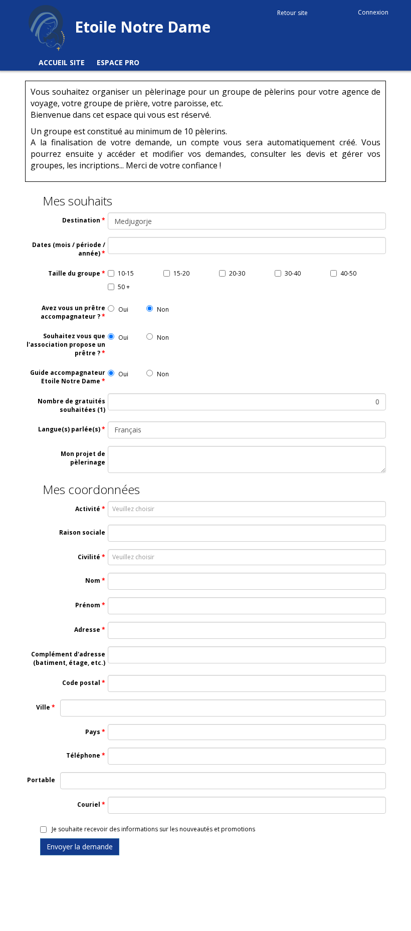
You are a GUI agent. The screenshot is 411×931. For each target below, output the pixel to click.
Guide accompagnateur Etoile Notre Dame (67, 376)
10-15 (126, 273)
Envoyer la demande (80, 846)
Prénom (87, 605)
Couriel (88, 804)
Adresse (87, 629)
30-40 (293, 273)
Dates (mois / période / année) (68, 249)
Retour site (292, 13)
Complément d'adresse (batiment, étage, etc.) (68, 658)
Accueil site (62, 62)
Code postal (81, 682)
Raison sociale (82, 532)
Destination (81, 220)
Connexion (373, 12)
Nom (92, 580)
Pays (92, 732)
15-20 (181, 273)
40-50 (348, 273)
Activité (87, 509)
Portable (41, 780)
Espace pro (118, 62)
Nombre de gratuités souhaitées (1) (71, 405)
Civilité (89, 557)
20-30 (237, 273)
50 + (124, 287)
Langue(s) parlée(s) (69, 429)
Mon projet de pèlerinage (83, 458)
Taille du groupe (74, 273)
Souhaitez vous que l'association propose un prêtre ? (66, 344)
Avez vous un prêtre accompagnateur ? (73, 312)
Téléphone (83, 755)
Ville (43, 707)
